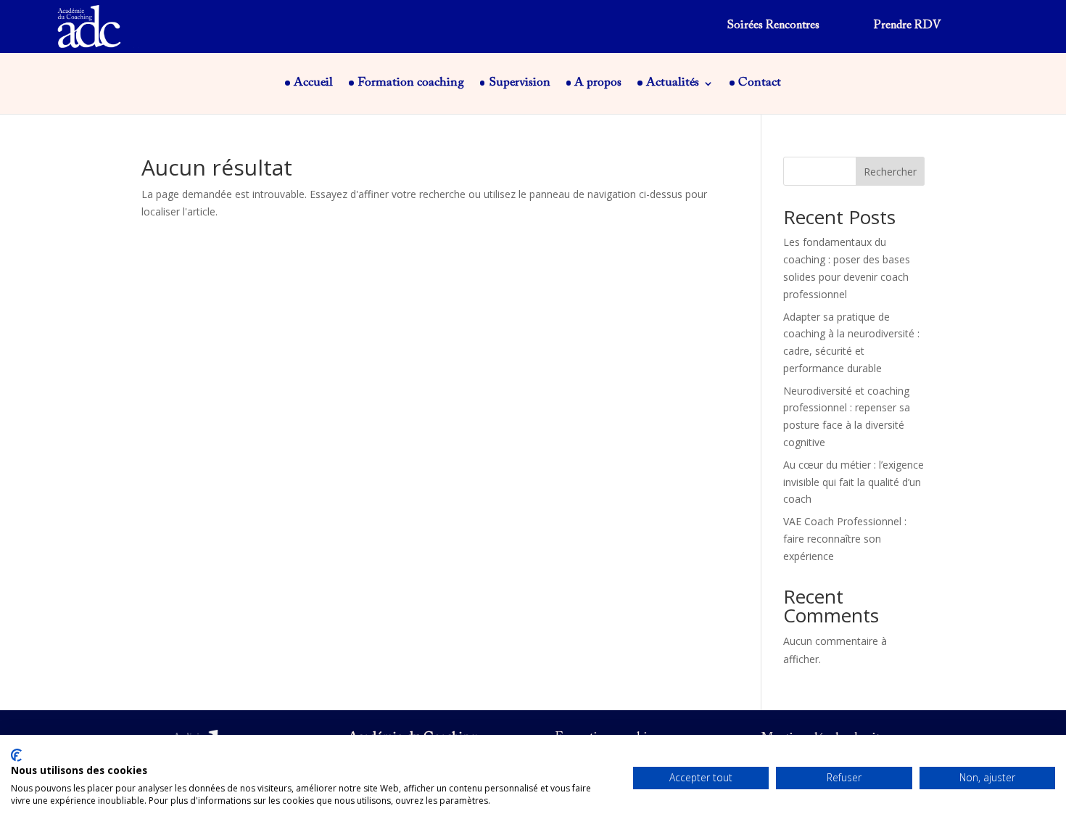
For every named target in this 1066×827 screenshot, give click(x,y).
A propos (597, 83)
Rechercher (890, 171)
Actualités (672, 83)
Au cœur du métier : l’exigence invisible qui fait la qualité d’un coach (853, 482)
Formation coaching (411, 83)
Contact (759, 83)
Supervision (519, 83)
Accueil (313, 83)
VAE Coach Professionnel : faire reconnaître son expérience (844, 538)
